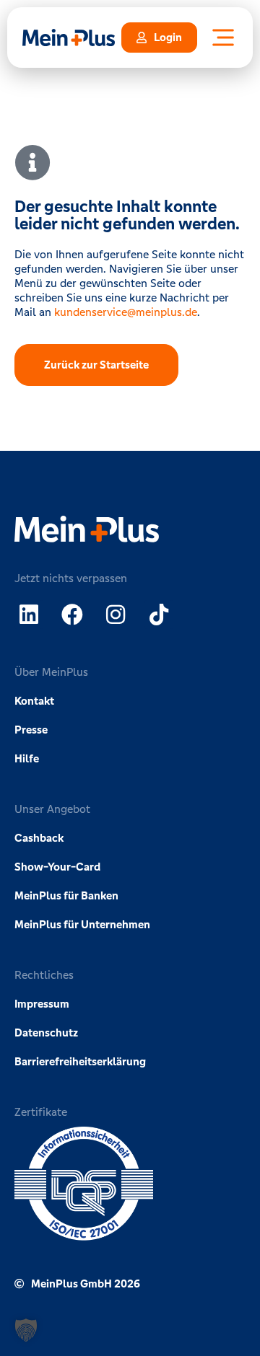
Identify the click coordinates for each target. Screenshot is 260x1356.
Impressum (41, 1004)
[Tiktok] (158, 614)
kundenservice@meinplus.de (125, 312)
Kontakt (34, 701)
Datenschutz (46, 1032)
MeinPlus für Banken (66, 895)
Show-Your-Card (57, 866)
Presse (31, 729)
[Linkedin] (28, 614)
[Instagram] (115, 614)
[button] (26, 1330)
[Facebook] (72, 614)
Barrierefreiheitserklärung (80, 1061)
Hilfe (26, 758)
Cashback (39, 838)
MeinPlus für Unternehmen (82, 924)
